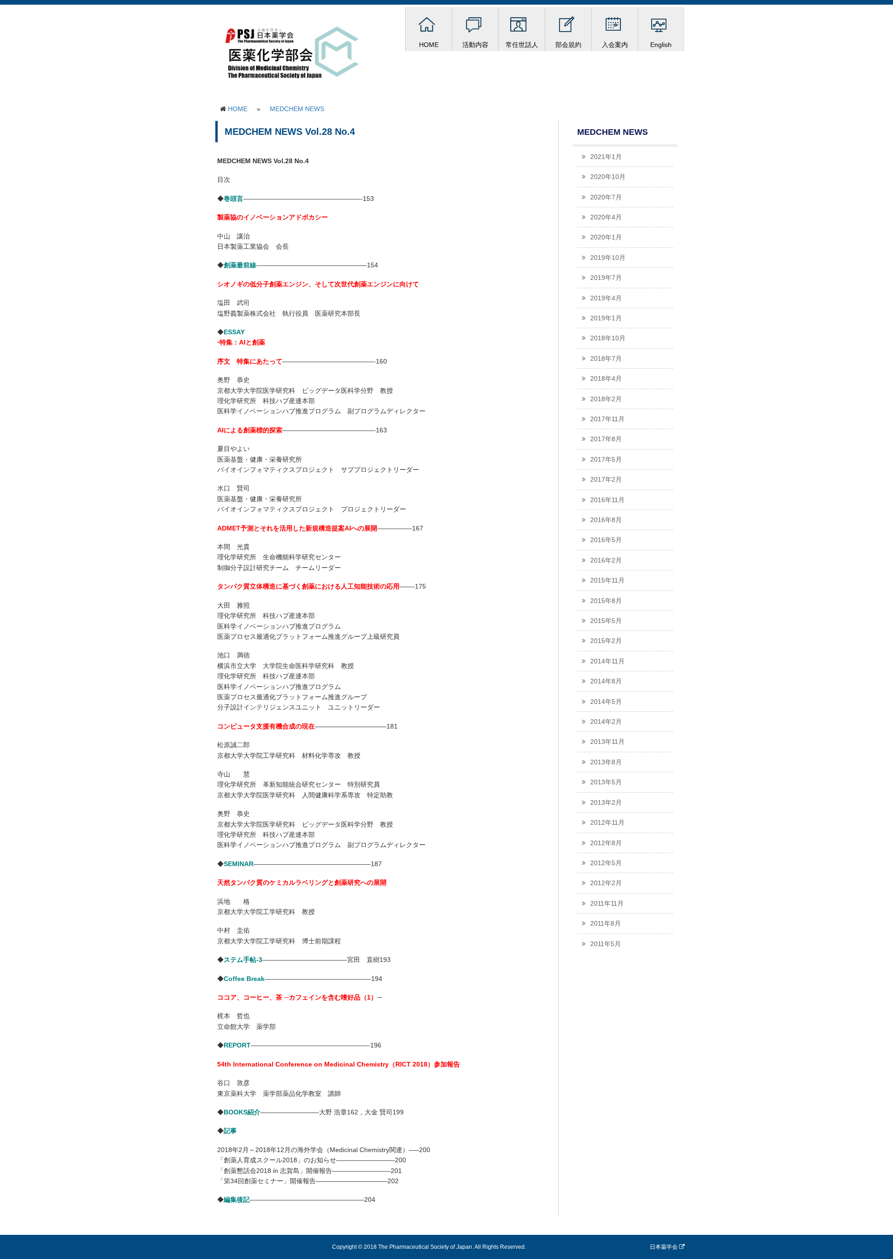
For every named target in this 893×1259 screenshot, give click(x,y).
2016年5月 (606, 539)
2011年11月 (607, 903)
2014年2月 (606, 721)
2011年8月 (605, 923)
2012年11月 (607, 822)
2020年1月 (606, 237)
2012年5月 (606, 863)
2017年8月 (606, 439)
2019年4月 (606, 298)
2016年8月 (606, 519)
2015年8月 (606, 600)
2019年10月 (608, 257)
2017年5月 (606, 459)
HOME (237, 109)
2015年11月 (607, 580)
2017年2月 (606, 479)
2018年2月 (606, 399)
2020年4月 (606, 217)
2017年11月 (607, 419)
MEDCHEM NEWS (297, 109)
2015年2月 (606, 640)
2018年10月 (608, 338)
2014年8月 (606, 681)
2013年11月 (607, 741)
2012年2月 (606, 883)
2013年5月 (606, 782)
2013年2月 (606, 802)
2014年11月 (607, 661)
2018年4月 (606, 378)
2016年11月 (607, 500)
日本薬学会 (664, 1247)
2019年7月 (606, 277)
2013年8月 (606, 762)
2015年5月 (606, 620)
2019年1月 (606, 318)
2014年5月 (606, 701)
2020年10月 (608, 176)
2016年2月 (606, 560)
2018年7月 (606, 358)
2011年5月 (605, 944)
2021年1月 (606, 156)
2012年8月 (606, 843)
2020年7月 (606, 197)
